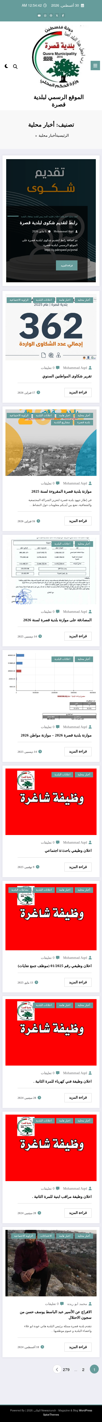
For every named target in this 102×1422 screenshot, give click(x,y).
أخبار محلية (73, 217)
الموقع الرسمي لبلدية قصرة (59, 100)
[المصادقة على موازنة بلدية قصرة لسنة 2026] (51, 570)
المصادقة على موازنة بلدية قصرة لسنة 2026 (57, 620)
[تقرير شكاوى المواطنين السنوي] (51, 326)
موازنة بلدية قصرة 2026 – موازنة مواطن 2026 (56, 735)
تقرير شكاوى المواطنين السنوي (67, 376)
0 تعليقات (47, 368)
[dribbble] (51, 15)
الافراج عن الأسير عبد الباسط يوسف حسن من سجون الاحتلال (56, 1315)
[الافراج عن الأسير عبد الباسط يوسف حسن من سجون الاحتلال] (51, 1262)
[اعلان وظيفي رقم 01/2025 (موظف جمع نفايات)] (51, 916)
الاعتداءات (46, 1236)
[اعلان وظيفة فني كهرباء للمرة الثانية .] (51, 1032)
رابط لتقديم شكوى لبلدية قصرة (48, 222)
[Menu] (95, 65)
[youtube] (39, 15)
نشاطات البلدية (27, 217)
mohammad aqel (64, 231)
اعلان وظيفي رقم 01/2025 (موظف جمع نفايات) (55, 966)
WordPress (85, 1410)
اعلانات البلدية (54, 217)
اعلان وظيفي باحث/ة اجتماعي (68, 851)
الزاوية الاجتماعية (19, 300)
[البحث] (15, 66)
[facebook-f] (63, 15)
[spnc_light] (6, 67)
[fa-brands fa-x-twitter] (57, 15)
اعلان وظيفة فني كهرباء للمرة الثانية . (62, 1081)
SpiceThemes (51, 1414)
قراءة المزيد (67, 265)
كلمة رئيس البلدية (41, 217)
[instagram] (45, 15)
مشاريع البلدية (62, 422)
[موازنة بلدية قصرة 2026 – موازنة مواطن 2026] (51, 686)
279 (67, 1369)
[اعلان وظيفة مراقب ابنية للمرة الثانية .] (51, 1147)
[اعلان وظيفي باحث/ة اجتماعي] (51, 801)
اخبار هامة (64, 217)
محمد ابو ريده (77, 1304)
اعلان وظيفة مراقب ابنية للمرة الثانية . (62, 1197)
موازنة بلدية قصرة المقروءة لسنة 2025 (61, 491)
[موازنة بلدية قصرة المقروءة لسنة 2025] (51, 442)
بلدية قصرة (83, 422)
